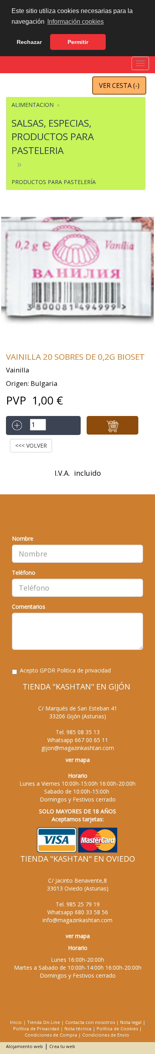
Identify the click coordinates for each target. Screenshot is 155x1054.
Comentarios (28, 606)
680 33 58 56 (91, 912)
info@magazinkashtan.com (77, 920)
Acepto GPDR (65, 670)
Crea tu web (62, 1046)
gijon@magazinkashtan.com (77, 748)
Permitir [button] (78, 42)
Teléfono (23, 572)
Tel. (78, 732)
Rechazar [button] (29, 42)
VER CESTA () (119, 85)
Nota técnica (77, 1028)
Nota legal (130, 1022)
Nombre (22, 538)
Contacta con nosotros (90, 1022)
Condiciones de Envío (105, 1035)
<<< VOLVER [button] (31, 445)
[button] (112, 425)
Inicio (16, 1022)
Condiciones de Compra (51, 1035)
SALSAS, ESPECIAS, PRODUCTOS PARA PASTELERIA (53, 136)
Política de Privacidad (36, 1028)
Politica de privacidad (84, 670)
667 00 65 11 (91, 740)
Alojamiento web (24, 1046)
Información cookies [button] (75, 21)
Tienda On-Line (43, 1022)
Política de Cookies (117, 1028)
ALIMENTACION (33, 104)
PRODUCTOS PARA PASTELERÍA (54, 182)
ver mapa (78, 759)
